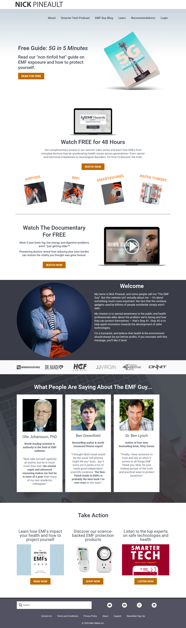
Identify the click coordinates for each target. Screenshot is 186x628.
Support (117, 616)
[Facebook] (124, 605)
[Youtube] (109, 605)
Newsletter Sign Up (136, 616)
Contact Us (46, 616)
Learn (122, 18)
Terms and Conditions (67, 616)
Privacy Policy (90, 616)
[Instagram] (139, 605)
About (52, 18)
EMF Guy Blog (104, 18)
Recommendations (143, 18)
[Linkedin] (154, 605)
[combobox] (54, 605)
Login (164, 18)
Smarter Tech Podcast (75, 18)
